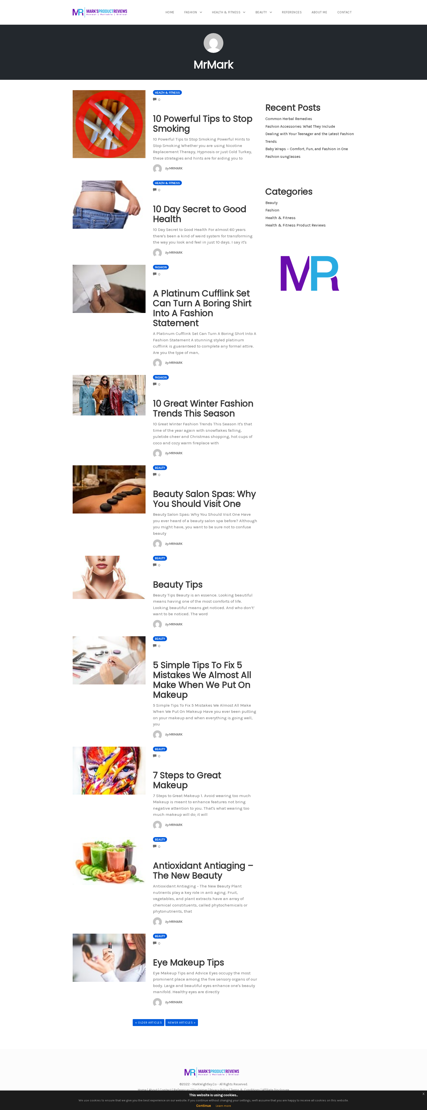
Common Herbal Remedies (288, 119)
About (153, 1090)
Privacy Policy (219, 1090)
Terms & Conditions (245, 1090)
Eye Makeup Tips (188, 962)
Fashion (190, 12)
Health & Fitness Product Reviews (295, 225)
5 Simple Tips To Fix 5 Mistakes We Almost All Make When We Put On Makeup (202, 680)
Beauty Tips (178, 584)
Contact (344, 12)
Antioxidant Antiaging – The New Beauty (203, 871)
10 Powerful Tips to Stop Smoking (203, 124)
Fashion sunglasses (282, 156)
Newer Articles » (181, 1022)
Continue (203, 1106)
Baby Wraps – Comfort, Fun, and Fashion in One (306, 149)
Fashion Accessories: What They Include (300, 126)
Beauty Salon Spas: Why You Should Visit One (204, 499)
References (292, 12)
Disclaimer (199, 1090)
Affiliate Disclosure (275, 1090)
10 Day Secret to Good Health (199, 214)
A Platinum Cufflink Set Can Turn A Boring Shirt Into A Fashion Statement (202, 308)
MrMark (214, 64)
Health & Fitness (226, 12)
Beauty (261, 12)
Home (170, 12)
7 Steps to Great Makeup (187, 780)
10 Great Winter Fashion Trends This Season (203, 408)
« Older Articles (148, 1022)
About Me (319, 12)
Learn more (223, 1106)
